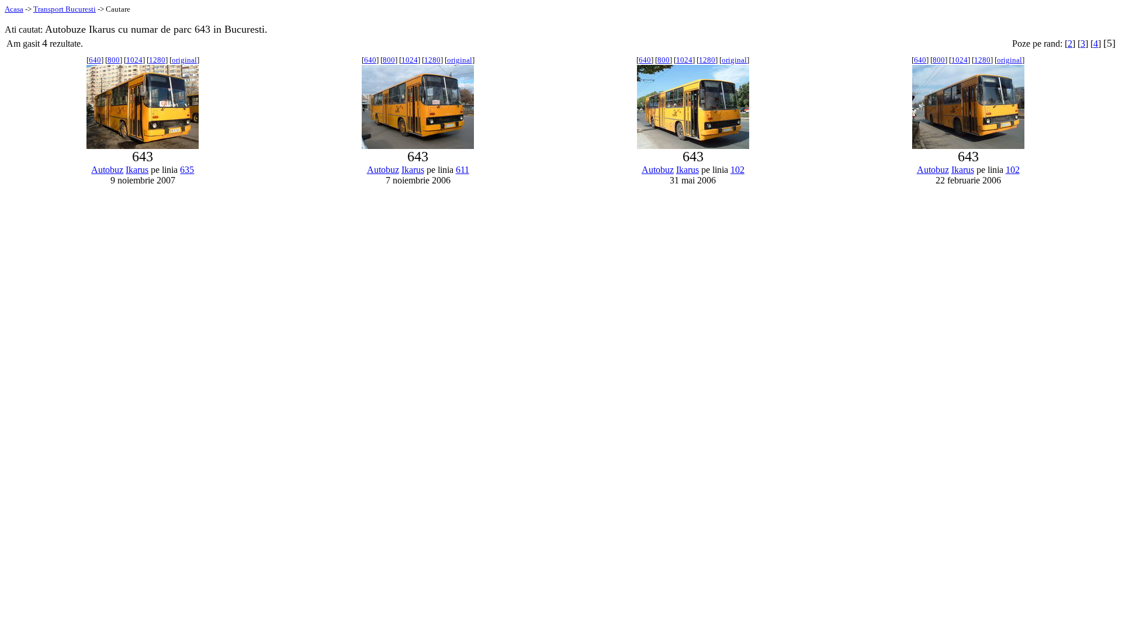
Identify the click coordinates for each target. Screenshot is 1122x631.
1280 (157, 60)
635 (187, 170)
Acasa (14, 9)
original (184, 60)
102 (737, 170)
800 (114, 60)
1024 (134, 60)
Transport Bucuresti (64, 9)
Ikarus (137, 170)
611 (462, 170)
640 (95, 60)
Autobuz (107, 170)
